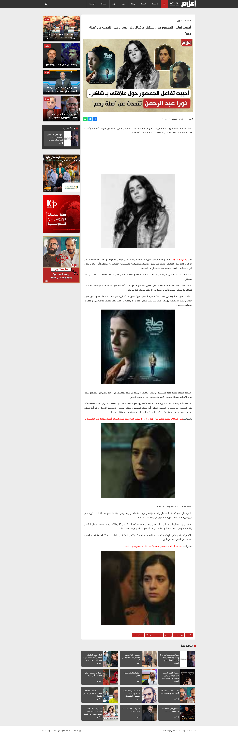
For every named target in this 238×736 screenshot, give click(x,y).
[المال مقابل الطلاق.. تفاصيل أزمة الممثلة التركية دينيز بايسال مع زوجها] (110, 659)
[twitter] (90, 119)
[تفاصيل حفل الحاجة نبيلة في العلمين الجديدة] (187, 713)
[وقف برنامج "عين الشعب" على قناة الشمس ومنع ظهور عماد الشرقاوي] (61, 82)
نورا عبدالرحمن (178, 635)
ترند (113, 4)
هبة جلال (188, 119)
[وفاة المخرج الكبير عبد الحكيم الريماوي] (61, 55)
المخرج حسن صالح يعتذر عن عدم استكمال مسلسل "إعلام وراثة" (131, 693)
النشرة (143, 4)
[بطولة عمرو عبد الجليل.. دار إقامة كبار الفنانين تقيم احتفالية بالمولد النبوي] (187, 659)
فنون (123, 4)
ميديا (133, 4)
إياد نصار (167, 635)
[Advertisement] (138, 154)
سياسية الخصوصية (62, 731)
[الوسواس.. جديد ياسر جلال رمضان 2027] (149, 713)
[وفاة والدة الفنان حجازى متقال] (149, 677)
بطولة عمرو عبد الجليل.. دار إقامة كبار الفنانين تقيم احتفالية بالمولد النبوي (169, 657)
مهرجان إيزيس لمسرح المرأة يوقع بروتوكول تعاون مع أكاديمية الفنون (170, 675)
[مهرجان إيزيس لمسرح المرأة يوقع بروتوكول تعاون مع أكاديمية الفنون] (187, 677)
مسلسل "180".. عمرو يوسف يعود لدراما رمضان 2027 (131, 657)
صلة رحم (189, 635)
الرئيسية (155, 4)
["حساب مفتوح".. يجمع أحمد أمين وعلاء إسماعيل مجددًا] (187, 695)
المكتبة (92, 4)
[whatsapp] (85, 119)
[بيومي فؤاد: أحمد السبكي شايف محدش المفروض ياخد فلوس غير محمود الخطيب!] (61, 108)
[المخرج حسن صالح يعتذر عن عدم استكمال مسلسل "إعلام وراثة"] (149, 695)
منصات (104, 4)
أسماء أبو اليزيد (138, 635)
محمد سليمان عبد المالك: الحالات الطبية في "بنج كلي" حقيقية (92, 693)
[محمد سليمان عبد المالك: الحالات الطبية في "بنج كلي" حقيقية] (110, 695)
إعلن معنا (46, 731)
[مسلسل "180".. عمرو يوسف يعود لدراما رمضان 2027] (149, 659)
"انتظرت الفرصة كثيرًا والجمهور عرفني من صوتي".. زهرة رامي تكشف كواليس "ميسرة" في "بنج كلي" (92, 714)
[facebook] (95, 119)
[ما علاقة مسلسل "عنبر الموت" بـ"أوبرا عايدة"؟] (110, 677)
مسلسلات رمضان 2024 (154, 635)
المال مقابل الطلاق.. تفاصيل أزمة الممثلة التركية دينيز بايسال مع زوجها (92, 657)
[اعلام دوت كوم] (188, 3)
